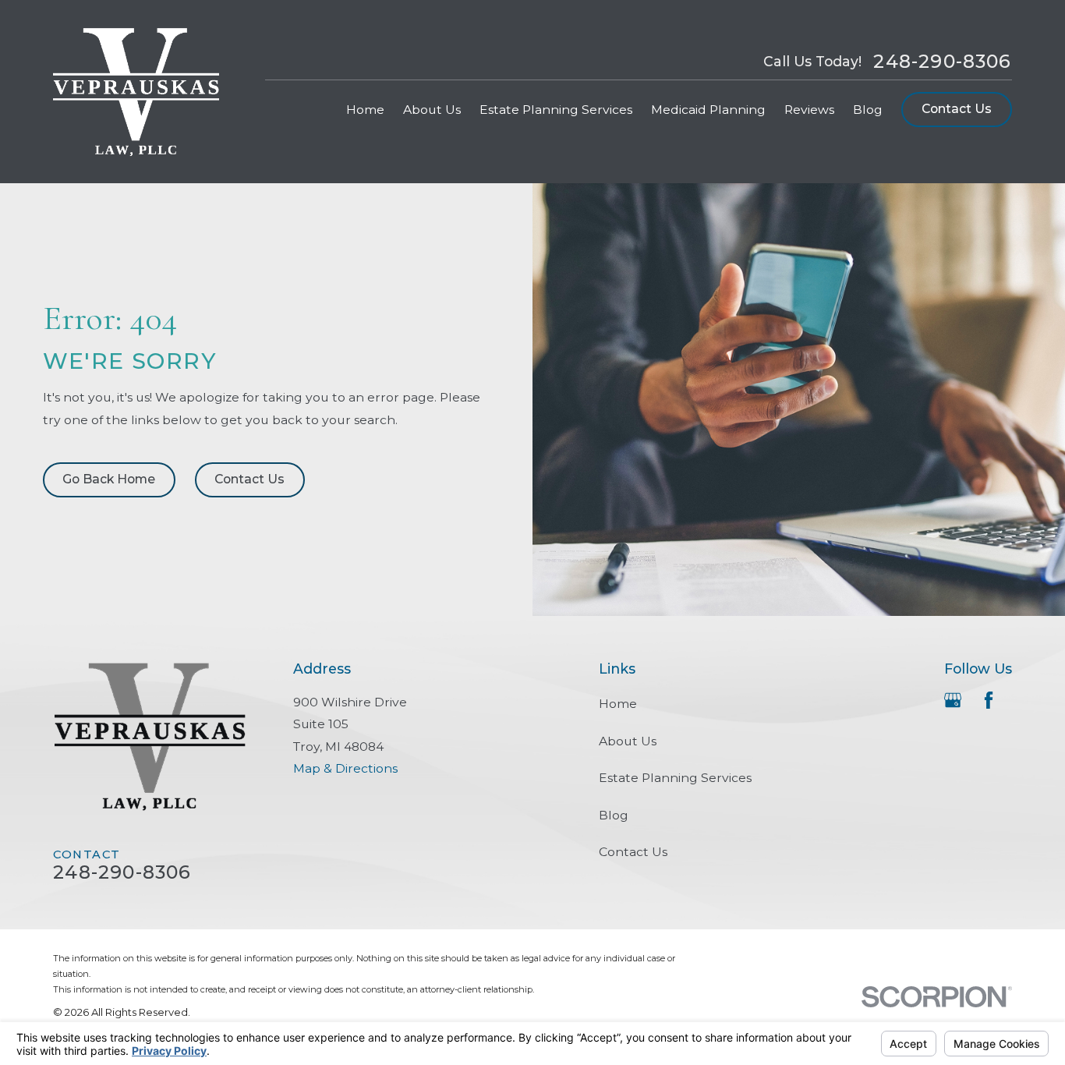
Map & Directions (345, 768)
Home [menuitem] (365, 109)
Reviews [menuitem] (809, 109)
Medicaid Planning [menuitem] (708, 109)
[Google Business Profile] (952, 700)
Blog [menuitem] (868, 109)
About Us (627, 741)
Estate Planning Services (675, 777)
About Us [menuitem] (432, 109)
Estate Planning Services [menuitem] (555, 109)
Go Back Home (108, 479)
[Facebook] (988, 700)
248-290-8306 (942, 61)
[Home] (136, 92)
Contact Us (957, 108)
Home (618, 703)
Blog (613, 815)
